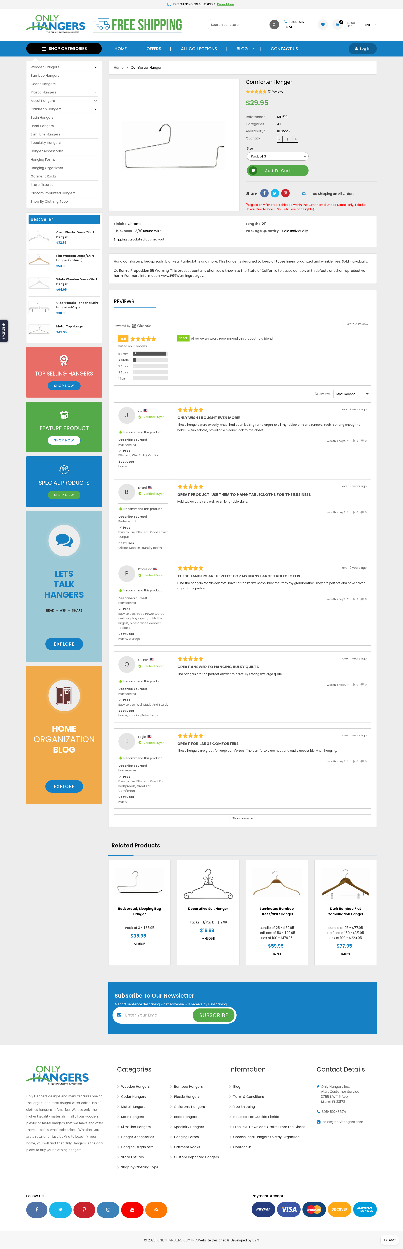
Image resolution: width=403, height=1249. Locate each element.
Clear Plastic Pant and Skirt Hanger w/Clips (77, 305)
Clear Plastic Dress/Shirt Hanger (75, 234)
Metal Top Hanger (70, 326)
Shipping (120, 239)
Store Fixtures (42, 184)
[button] (264, 92)
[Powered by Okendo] (133, 325)
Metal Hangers (43, 100)
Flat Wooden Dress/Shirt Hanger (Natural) (75, 258)
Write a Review (357, 324)
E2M (255, 1240)
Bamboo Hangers (45, 75)
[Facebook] (264, 193)
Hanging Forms (43, 159)
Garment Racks (44, 176)
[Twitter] (275, 193)
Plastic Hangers (43, 92)
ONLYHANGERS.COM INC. (177, 1240)
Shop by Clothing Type (49, 201)
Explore (64, 644)
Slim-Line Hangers (45, 134)
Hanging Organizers (47, 167)
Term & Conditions (248, 1096)
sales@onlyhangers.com (343, 1121)
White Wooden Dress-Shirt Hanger (76, 281)
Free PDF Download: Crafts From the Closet (268, 1126)
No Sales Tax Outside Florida (255, 1116)
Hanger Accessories (47, 151)
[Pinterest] (285, 193)
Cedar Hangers (43, 83)
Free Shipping (243, 1106)
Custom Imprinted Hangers (53, 193)
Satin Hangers (42, 117)
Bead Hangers (42, 125)
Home (119, 67)
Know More (225, 4)
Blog (236, 1086)
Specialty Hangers (46, 142)
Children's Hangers (46, 109)
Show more (240, 818)
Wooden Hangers (45, 67)
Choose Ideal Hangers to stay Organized (266, 1137)
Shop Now (64, 385)
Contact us (241, 1147)
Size (250, 148)
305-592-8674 (334, 1111)
